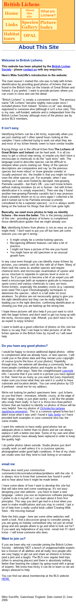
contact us (30, 69)
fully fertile (54, 414)
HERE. (6, 579)
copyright (67, 370)
